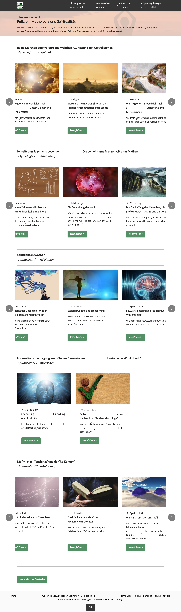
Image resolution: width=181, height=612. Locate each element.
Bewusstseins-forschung (103, 5)
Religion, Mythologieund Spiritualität (150, 5)
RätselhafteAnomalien (124, 5)
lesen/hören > (37, 130)
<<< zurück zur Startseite (32, 579)
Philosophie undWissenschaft (78, 5)
